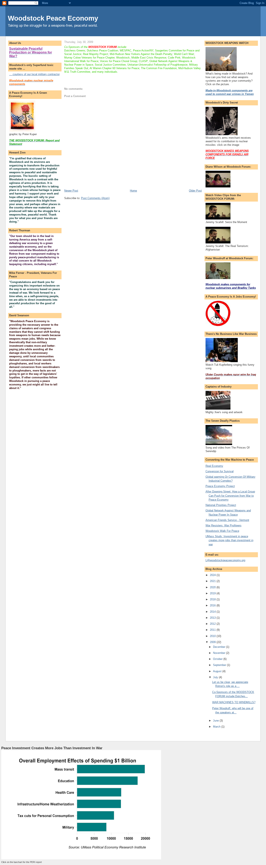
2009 (213, 642)
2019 (213, 593)
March (217, 726)
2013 (213, 617)
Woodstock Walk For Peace (222, 530)
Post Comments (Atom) (95, 198)
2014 (213, 611)
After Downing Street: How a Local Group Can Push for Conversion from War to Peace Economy (230, 495)
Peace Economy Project (220, 486)
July (216, 677)
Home (133, 190)
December (219, 646)
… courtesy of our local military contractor (34, 74)
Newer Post (71, 190)
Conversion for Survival (220, 471)
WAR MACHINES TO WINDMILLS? (233, 702)
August (217, 671)
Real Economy (214, 465)
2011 (213, 629)
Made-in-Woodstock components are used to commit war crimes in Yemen (230, 92)
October (218, 659)
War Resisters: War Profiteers (223, 525)
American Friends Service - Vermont (227, 520)
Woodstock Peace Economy (53, 18)
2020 (213, 587)
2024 (213, 575)
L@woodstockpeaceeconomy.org (225, 560)
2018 (213, 599)
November (219, 652)
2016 (213, 605)
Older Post (195, 190)
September (220, 665)
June (216, 720)
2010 (213, 636)
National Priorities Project (221, 505)
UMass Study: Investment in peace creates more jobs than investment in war (229, 540)
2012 (213, 623)
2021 (213, 581)
